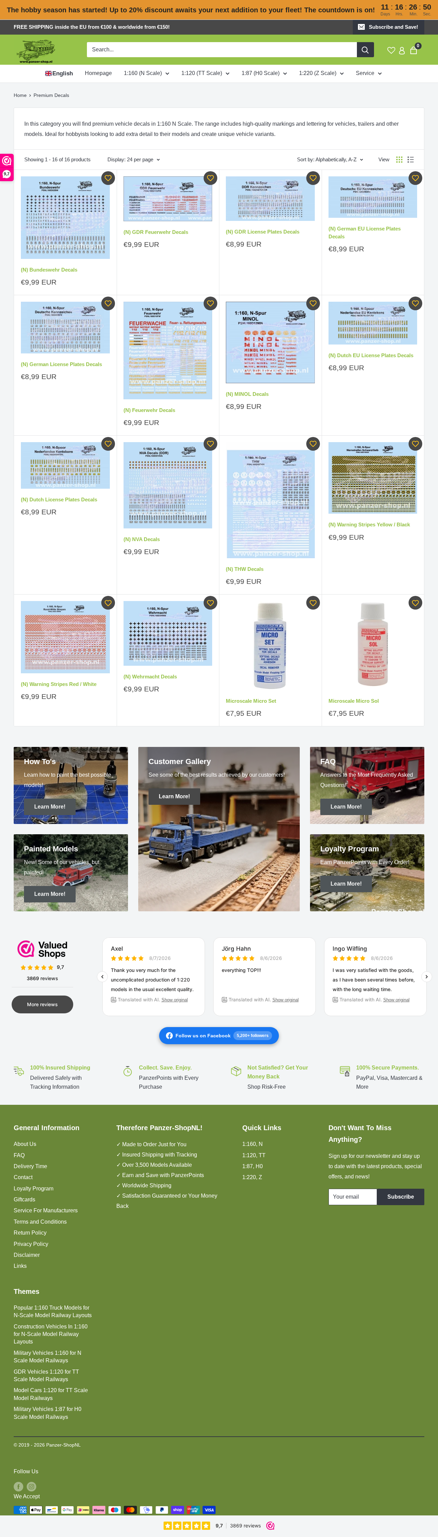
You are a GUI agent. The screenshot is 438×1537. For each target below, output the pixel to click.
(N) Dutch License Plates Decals (59, 499)
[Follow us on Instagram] (31, 1486)
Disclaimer (27, 1255)
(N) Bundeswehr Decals (49, 270)
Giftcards (24, 1199)
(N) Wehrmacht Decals (150, 676)
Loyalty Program (33, 1188)
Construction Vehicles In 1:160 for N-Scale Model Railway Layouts (51, 1334)
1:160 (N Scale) (143, 73)
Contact (23, 1177)
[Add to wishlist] (108, 178)
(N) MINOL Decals (247, 394)
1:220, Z (252, 1177)
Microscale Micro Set (251, 701)
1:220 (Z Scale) (317, 73)
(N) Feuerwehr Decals (149, 410)
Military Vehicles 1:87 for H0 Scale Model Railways (47, 1413)
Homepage (98, 73)
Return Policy (30, 1233)
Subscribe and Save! (393, 27)
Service (365, 73)
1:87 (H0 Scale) (261, 73)
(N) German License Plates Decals (61, 364)
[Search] (365, 49)
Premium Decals (51, 95)
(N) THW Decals (244, 569)
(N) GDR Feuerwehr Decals (156, 232)
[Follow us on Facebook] (18, 1486)
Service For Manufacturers (46, 1210)
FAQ (19, 1155)
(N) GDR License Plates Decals (262, 232)
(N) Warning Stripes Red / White (58, 684)
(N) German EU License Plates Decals (364, 232)
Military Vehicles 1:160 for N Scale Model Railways (47, 1356)
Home (20, 95)
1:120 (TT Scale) (201, 73)
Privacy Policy (31, 1244)
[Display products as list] (411, 160)
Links (20, 1266)
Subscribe (400, 1197)
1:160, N (252, 1144)
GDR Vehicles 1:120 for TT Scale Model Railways (46, 1375)
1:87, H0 (252, 1166)
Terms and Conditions (40, 1222)
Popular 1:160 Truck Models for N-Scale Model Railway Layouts (53, 1311)
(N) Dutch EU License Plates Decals (370, 355)
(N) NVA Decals (142, 539)
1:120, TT (254, 1155)
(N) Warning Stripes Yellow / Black (369, 524)
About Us (25, 1144)
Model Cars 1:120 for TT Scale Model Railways (51, 1394)
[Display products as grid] (399, 160)
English (62, 73)
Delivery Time (30, 1166)
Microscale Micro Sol (353, 701)
